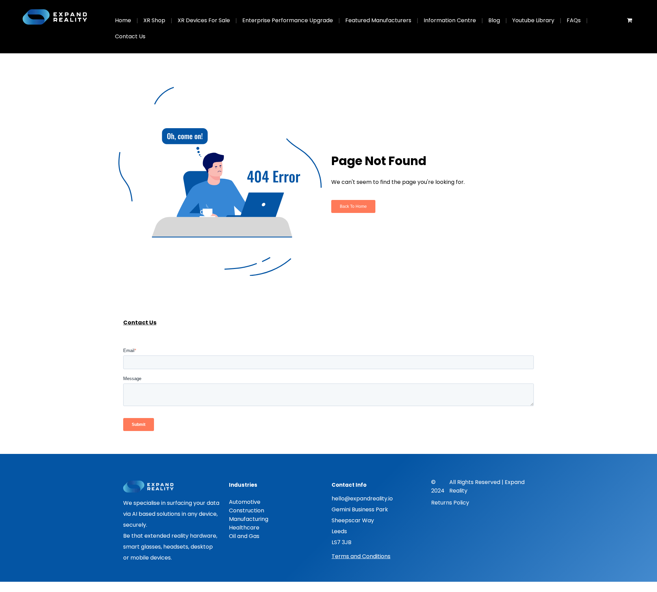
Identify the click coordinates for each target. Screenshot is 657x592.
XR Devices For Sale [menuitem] (204, 20)
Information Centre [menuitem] (450, 20)
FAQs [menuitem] (574, 20)
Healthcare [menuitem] (244, 528)
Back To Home (353, 206)
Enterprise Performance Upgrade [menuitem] (287, 20)
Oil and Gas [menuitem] (244, 536)
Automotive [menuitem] (244, 502)
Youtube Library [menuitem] (533, 20)
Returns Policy (450, 503)
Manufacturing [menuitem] (248, 519)
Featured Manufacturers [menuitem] (378, 20)
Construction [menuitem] (246, 510)
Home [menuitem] (123, 20)
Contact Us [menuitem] (130, 36)
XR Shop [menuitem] (154, 20)
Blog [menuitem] (494, 20)
